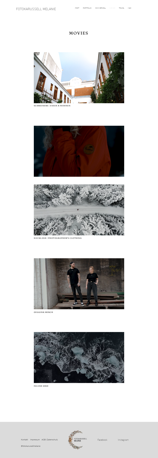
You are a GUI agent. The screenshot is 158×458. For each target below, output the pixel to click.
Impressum (35, 439)
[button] (87, 8)
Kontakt (24, 439)
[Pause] (37, 99)
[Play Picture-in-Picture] (116, 99)
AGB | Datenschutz (50, 439)
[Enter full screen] (120, 99)
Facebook (102, 439)
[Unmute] (41, 99)
